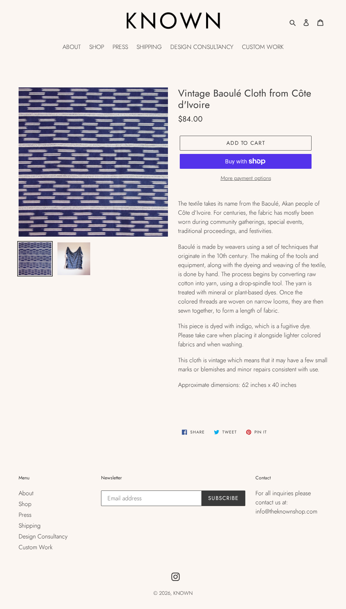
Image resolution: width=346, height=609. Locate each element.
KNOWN (183, 593)
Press (25, 514)
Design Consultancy (43, 536)
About (26, 493)
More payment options (246, 178)
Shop (25, 504)
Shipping (30, 525)
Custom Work (35, 547)
